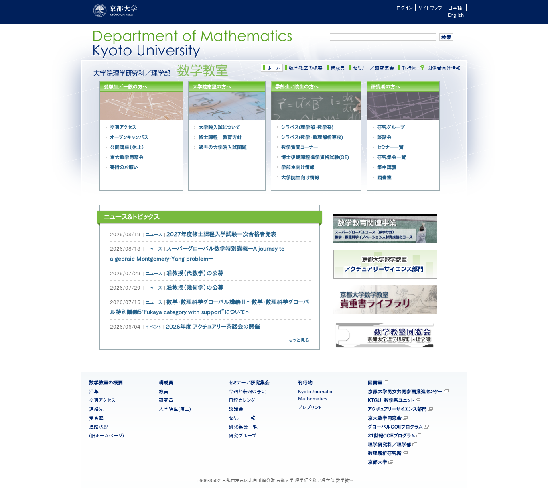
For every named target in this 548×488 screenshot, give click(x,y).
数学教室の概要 (306, 67)
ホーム (273, 67)
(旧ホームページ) (106, 435)
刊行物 (409, 67)
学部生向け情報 (298, 167)
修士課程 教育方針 (220, 137)
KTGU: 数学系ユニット (391, 400)
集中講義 (386, 167)
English (456, 14)
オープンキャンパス (129, 137)
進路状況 (98, 426)
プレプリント (310, 407)
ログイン (404, 7)
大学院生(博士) (175, 408)
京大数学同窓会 (127, 157)
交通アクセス (123, 127)
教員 (163, 391)
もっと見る (298, 339)
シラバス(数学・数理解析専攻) (312, 137)
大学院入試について (219, 127)
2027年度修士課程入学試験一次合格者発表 (221, 234)
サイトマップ (430, 7)
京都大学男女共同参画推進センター (405, 391)
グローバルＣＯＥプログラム (395, 426)
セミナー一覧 (390, 147)
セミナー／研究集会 (373, 67)
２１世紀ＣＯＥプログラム (391, 435)
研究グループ (391, 127)
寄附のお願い (124, 167)
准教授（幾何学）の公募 (194, 287)
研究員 (166, 400)
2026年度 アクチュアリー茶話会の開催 (213, 326)
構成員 (338, 67)
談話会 (384, 137)
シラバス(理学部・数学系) (307, 127)
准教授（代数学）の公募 (194, 273)
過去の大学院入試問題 (223, 147)
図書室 (384, 177)
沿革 (94, 391)
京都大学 (377, 461)
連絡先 (96, 408)
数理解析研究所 (385, 453)
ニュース (154, 234)
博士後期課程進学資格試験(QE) (315, 157)
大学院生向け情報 (300, 177)
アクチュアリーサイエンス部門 (397, 408)
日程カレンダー (244, 400)
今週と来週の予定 (247, 391)
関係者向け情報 (444, 67)
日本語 (455, 7)
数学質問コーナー (299, 147)
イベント (154, 326)
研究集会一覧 (391, 157)
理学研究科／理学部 (389, 444)
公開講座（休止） (127, 147)
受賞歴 (96, 417)
